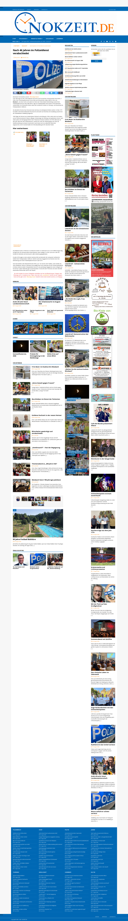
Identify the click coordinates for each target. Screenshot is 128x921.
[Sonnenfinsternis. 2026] (21, 346)
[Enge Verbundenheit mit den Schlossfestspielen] (41, 504)
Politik (67, 829)
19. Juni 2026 (16, 910)
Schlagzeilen (23, 38)
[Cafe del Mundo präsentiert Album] (18, 499)
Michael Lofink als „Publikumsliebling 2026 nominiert (50, 844)
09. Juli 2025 (68, 903)
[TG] (115, 41)
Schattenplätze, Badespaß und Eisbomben (22, 901)
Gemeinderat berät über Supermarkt (73, 833)
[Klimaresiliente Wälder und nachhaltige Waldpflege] (77, 448)
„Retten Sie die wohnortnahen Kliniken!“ (76, 370)
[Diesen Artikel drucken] (38, 93)
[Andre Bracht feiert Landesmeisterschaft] (25, 293)
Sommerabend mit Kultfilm (101, 639)
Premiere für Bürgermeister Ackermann (74, 867)
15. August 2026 (95, 608)
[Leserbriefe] (77, 218)
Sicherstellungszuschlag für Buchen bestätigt (75, 852)
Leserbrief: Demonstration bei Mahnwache (76, 335)
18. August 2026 (69, 838)
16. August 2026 (43, 849)
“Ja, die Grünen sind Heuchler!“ (18, 567)
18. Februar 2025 (69, 910)
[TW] (104, 41)
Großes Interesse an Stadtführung (20, 905)
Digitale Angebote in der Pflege (37, 311)
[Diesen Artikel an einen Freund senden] (33, 93)
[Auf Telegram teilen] (51, 93)
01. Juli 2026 (16, 895)
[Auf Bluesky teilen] (56, 93)
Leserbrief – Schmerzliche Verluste (75, 265)
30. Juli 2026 (16, 881)
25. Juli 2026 (35, 466)
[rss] (113, 41)
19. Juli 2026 (42, 907)
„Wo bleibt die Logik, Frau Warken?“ (75, 300)
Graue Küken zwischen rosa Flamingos (21, 890)
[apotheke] (102, 393)
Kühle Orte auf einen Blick (52, 355)
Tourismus (16, 872)
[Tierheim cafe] (102, 307)
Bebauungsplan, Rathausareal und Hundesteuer (76, 848)
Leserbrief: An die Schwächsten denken (77, 229)
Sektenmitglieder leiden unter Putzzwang (74, 905)
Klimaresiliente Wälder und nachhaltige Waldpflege (75, 452)
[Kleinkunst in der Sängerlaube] (25, 499)
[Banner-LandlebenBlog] (102, 333)
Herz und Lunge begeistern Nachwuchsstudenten (102, 844)
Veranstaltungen (36, 38)
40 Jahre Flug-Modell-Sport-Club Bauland (48, 859)
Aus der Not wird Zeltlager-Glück (98, 852)
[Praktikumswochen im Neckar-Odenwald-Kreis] (36, 328)
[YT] (107, 41)
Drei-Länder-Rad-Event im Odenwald (21, 883)
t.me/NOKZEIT (46, 275)
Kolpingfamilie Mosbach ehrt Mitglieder (47, 905)
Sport (40, 829)
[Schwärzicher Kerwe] (102, 165)
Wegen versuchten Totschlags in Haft (21, 855)
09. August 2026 (95, 641)
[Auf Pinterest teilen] (29, 93)
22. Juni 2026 (16, 907)
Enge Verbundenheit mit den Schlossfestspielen (102, 709)
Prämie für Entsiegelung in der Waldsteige (37, 356)
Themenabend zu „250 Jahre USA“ (44, 464)
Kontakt (29, 9)
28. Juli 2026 (35, 449)
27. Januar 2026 (69, 373)
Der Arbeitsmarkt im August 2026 (49, 303)
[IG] (110, 41)
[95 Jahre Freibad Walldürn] (38, 523)
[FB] (101, 41)
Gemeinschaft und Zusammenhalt (46, 863)
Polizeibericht (17, 829)
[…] (50, 374)
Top (27, 57)
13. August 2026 (71, 400)
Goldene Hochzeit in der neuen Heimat (47, 415)
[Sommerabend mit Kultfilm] (58, 499)
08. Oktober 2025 (69, 899)
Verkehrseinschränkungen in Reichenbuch (76, 79)
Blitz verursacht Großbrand (72, 72)
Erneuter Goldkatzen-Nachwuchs (20, 879)
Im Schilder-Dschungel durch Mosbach (73, 898)
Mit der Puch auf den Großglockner (99, 605)
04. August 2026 (71, 436)
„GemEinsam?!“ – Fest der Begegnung (46, 448)
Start (14, 38)
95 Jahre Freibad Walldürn (24, 539)
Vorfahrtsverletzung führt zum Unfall (75, 76)
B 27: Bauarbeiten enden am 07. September (20, 311)
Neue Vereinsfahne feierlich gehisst (47, 852)
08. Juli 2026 (16, 892)
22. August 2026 (43, 838)
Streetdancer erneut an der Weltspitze (47, 840)
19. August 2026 (43, 846)
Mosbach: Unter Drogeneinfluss (34, 567)
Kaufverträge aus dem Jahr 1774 (101, 531)
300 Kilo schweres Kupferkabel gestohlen (76, 87)
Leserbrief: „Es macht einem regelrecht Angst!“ (75, 909)
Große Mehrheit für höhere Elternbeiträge (74, 844)
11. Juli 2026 (16, 888)
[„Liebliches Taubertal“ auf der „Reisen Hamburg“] (55, 559)
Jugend (93, 829)
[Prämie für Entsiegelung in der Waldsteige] (38, 346)
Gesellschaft (43, 872)
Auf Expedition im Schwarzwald (98, 840)
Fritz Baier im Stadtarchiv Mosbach (45, 367)
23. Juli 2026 (35, 482)
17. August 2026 (95, 571)
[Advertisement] (109, 74)
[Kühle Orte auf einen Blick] (55, 346)
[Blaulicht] (103, 734)
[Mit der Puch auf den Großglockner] (51, 499)
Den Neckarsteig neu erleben (19, 894)
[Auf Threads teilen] (60, 93)
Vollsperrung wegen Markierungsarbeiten (76, 64)
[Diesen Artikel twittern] (19, 93)
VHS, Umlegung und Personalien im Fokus (74, 855)
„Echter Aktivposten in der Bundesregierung (75, 863)
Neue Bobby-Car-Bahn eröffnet (20, 909)
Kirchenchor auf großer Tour (45, 909)
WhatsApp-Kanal (34, 97)
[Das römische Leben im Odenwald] (34, 504)
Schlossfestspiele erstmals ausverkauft (101, 495)
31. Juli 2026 (35, 435)
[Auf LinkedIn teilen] (24, 93)
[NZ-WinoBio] (102, 325)
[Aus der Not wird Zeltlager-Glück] (51, 328)
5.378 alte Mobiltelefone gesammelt (74, 470)
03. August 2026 (17, 541)
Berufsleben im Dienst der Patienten (46, 399)
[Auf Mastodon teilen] (47, 93)
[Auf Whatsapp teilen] (42, 93)
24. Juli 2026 (16, 884)
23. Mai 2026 (69, 303)
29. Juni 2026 (16, 899)
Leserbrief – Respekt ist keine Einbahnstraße (75, 901)
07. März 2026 (69, 338)
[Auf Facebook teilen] (15, 93)
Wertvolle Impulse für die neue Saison (47, 867)
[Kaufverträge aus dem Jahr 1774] (38, 499)
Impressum (36, 9)
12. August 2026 (69, 267)
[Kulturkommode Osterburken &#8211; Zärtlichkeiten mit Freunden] (102, 202)
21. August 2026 (36, 385)
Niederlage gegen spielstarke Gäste (47, 848)
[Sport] (103, 765)
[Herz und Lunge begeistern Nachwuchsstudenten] (21, 328)
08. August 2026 (36, 417)
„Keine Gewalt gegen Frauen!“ (43, 383)
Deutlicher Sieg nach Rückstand (46, 855)
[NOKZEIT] (64, 34)
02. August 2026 (71, 454)
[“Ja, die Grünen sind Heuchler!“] (21, 559)
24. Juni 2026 (16, 903)
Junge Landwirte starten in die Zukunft (99, 867)
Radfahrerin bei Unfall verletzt (73, 49)
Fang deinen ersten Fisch (96, 855)
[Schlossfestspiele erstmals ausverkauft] (31, 499)
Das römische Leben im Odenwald (100, 673)
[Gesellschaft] (21, 372)
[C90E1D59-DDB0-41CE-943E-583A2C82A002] (103, 401)
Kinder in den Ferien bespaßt (97, 863)
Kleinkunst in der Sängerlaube (102, 459)
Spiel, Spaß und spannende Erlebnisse (55, 311)
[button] (1, 7)
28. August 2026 (43, 305)
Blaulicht (24, 57)
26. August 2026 (52, 313)
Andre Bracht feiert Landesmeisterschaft (21, 303)
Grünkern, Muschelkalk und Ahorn (20, 886)
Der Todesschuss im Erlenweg (71, 894)
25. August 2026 (69, 232)
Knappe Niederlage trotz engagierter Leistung (49, 837)
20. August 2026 (95, 534)
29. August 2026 (17, 305)
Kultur (93, 872)
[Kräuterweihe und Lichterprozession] (44, 499)
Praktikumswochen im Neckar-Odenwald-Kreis (101, 848)
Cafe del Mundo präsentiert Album (101, 425)
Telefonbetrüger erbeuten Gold (73, 91)
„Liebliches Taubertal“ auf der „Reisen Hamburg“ (55, 567)
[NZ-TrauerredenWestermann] (102, 233)
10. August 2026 (36, 401)
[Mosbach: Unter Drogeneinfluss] (38, 559)
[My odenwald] (102, 276)
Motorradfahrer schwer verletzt (73, 56)
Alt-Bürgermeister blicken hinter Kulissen (100, 909)
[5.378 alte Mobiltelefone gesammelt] (77, 466)
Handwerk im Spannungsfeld (71, 837)
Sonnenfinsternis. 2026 (20, 355)
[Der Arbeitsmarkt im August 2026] (51, 293)
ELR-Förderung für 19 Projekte (71, 859)
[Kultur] (103, 413)
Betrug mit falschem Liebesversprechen (22, 859)
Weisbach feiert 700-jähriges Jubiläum (46, 480)
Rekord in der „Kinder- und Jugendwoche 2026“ (101, 837)
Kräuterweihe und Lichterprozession (98, 568)
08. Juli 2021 (17, 57)
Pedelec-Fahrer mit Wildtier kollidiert (21, 863)
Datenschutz (44, 9)
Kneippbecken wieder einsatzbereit (21, 898)
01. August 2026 (43, 868)
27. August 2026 (34, 313)
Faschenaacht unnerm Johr (97, 859)
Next (15, 328)
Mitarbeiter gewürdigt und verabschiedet (42, 432)
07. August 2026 (95, 711)
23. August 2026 (36, 369)
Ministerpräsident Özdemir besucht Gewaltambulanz (77, 840)
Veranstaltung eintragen (18, 9)
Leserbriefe (60, 38)
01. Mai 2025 (68, 907)
